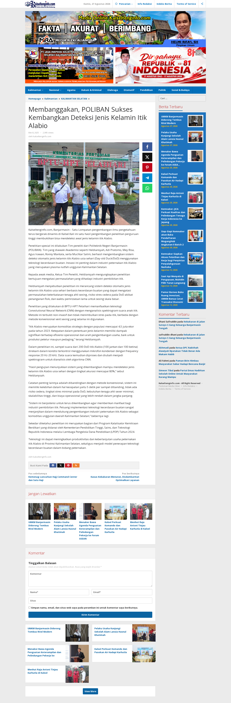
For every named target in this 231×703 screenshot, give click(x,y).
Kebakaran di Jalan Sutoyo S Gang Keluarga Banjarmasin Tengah (182, 325)
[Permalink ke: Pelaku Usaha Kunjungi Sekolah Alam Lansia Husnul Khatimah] (65, 511)
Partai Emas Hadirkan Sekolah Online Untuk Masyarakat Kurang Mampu (182, 373)
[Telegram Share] (147, 177)
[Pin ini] (147, 167)
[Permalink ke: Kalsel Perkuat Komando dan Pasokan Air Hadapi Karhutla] (116, 511)
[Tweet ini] (147, 157)
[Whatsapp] (147, 188)
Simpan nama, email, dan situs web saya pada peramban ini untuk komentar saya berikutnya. (84, 607)
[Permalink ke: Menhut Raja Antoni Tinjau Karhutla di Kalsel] (141, 511)
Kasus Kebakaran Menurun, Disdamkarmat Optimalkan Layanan (115, 477)
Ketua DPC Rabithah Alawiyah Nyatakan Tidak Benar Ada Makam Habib (179, 351)
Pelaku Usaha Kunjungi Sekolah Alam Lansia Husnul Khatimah (110, 631)
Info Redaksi (189, 386)
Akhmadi (164, 347)
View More (90, 691)
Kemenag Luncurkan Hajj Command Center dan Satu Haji (52, 477)
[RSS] (76, 465)
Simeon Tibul (166, 370)
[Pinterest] (68, 465)
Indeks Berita (165, 388)
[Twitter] (60, 465)
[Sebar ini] (147, 146)
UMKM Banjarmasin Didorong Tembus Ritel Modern (39, 525)
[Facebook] (53, 465)
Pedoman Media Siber (169, 386)
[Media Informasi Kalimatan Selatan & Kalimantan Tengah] (40, 4)
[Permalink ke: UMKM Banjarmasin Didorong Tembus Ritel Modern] (39, 511)
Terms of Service (183, 388)
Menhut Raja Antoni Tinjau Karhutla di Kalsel (140, 525)
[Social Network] (202, 4)
